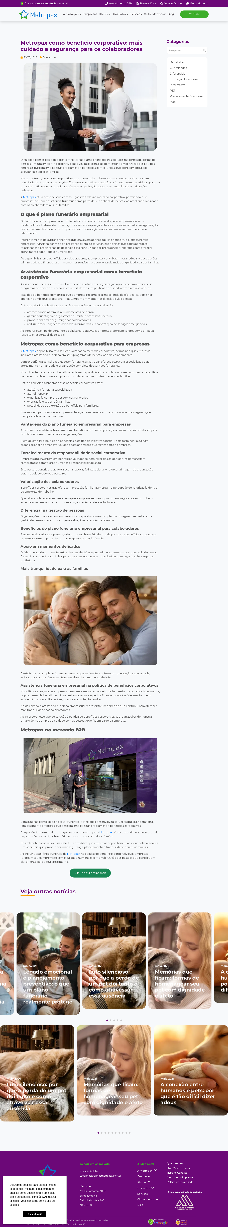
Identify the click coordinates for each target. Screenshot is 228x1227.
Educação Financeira (184, 79)
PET (173, 90)
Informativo (177, 85)
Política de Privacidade (180, 1182)
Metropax (29, 197)
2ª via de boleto (89, 1171)
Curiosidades (178, 68)
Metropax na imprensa (180, 1177)
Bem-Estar (177, 62)
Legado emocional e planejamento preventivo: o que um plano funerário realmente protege (47, 987)
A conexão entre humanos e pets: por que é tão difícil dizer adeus (187, 1093)
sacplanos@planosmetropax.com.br (100, 1175)
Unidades (119, 14)
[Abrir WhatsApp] (220, 1219)
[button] (107, 1020)
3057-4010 (86, 1205)
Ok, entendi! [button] (35, 1214)
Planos (103, 14)
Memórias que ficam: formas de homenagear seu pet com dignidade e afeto (180, 984)
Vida (173, 102)
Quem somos (175, 1163)
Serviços (136, 14)
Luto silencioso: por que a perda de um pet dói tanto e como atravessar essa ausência (114, 984)
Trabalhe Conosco (177, 1172)
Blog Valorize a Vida (178, 1168)
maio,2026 (30, 966)
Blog (171, 14)
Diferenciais (177, 73)
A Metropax (71, 14)
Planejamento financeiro (186, 96)
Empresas (90, 14)
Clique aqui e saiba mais (90, 873)
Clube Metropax (155, 14)
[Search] (204, 50)
